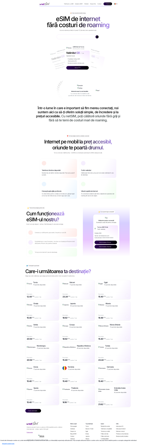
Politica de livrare (105, 436)
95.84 (77, 68)
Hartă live (72, 439)
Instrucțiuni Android (120, 429)
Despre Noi (93, 4)
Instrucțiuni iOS (119, 426)
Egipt (106, 282)
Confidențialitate (105, 439)
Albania (108, 304)
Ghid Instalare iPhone (105, 242)
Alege (4, 443)
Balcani (72, 282)
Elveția (35, 304)
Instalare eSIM (78, 4)
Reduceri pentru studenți (122, 436)
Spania (35, 388)
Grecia (35, 367)
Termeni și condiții (105, 431)
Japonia (73, 304)
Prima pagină (73, 426)
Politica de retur (104, 434)
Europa (72, 325)
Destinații (108, 4)
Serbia (35, 325)
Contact (99, 4)
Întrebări (86, 4)
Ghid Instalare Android (105, 247)
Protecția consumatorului (122, 434)
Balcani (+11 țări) (89, 429)
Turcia (35, 282)
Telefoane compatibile (106, 429)
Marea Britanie (115, 325)
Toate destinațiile (33, 411)
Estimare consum (120, 431)
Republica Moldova (84, 346)
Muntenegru (41, 346)
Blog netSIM (73, 434)
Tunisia (107, 346)
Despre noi (73, 431)
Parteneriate (30, 432)
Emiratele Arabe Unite (119, 389)
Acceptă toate (10, 443)
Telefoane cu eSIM (68, 4)
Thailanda (74, 388)
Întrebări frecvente (105, 426)
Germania (110, 367)
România (71, 367)
